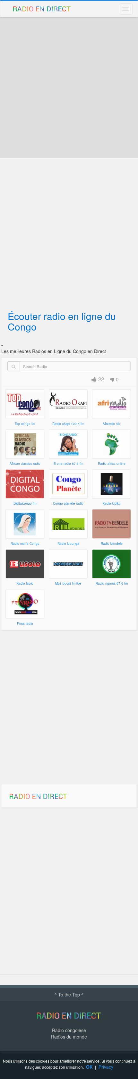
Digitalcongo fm (24, 503)
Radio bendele (112, 543)
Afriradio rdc (111, 423)
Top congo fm (25, 423)
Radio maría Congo (25, 543)
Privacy (106, 1067)
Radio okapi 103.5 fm (68, 423)
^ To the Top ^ (69, 994)
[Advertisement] (69, 88)
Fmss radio (25, 623)
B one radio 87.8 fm (68, 463)
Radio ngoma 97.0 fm (112, 583)
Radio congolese (69, 1030)
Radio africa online (111, 463)
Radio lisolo (24, 583)
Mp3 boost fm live (68, 583)
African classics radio (25, 463)
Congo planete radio (68, 503)
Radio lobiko (111, 503)
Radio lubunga (68, 543)
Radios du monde (69, 1036)
